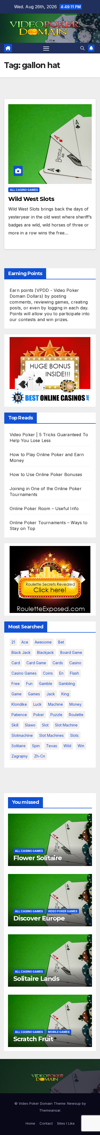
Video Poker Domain (36, 1103)
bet (61, 642)
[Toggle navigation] (46, 48)
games (34, 694)
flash (74, 673)
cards (58, 663)
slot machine (66, 725)
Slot (45, 725)
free (15, 683)
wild (67, 745)
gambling (67, 683)
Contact (46, 1123)
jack (50, 694)
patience (19, 714)
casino (75, 663)
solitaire (18, 745)
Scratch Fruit (33, 1039)
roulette (76, 714)
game (16, 694)
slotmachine (22, 735)
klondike (19, 704)
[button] (82, 48)
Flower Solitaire (37, 858)
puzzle (56, 714)
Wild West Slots (31, 199)
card (15, 663)
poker (38, 714)
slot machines (51, 735)
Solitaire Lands (36, 978)
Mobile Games (59, 1031)
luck (37, 704)
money (75, 704)
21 (13, 642)
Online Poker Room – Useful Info (44, 508)
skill (14, 725)
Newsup (74, 1103)
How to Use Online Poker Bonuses (46, 474)
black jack (21, 652)
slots (74, 735)
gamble (45, 683)
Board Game (71, 652)
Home (30, 1123)
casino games (24, 673)
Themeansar (49, 1110)
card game (36, 663)
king (65, 694)
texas (51, 745)
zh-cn (39, 756)
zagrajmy (19, 756)
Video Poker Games (62, 911)
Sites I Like (66, 1123)
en (61, 673)
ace (24, 642)
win (81, 745)
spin (36, 745)
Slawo (30, 725)
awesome (43, 642)
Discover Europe (39, 918)
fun (29, 683)
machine (55, 704)
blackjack (45, 652)
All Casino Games (24, 189)
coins (48, 673)
